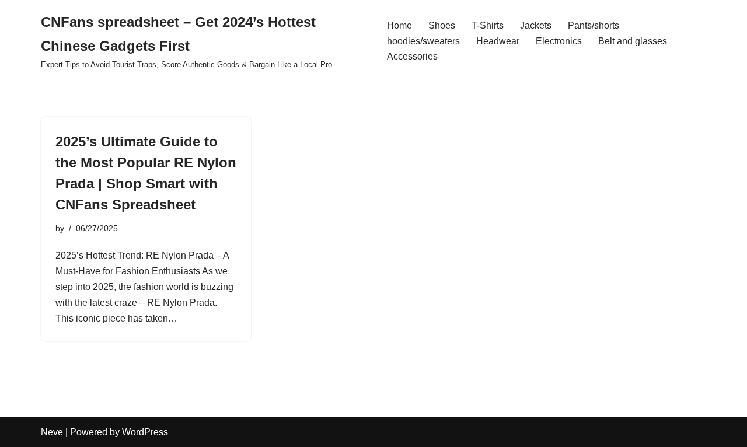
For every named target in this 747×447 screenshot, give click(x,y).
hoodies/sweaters (423, 41)
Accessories (412, 56)
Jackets (535, 25)
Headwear (497, 41)
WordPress (145, 432)
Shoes (441, 25)
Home (399, 25)
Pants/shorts (593, 25)
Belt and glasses (632, 41)
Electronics (559, 41)
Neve (52, 432)
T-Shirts (488, 25)
